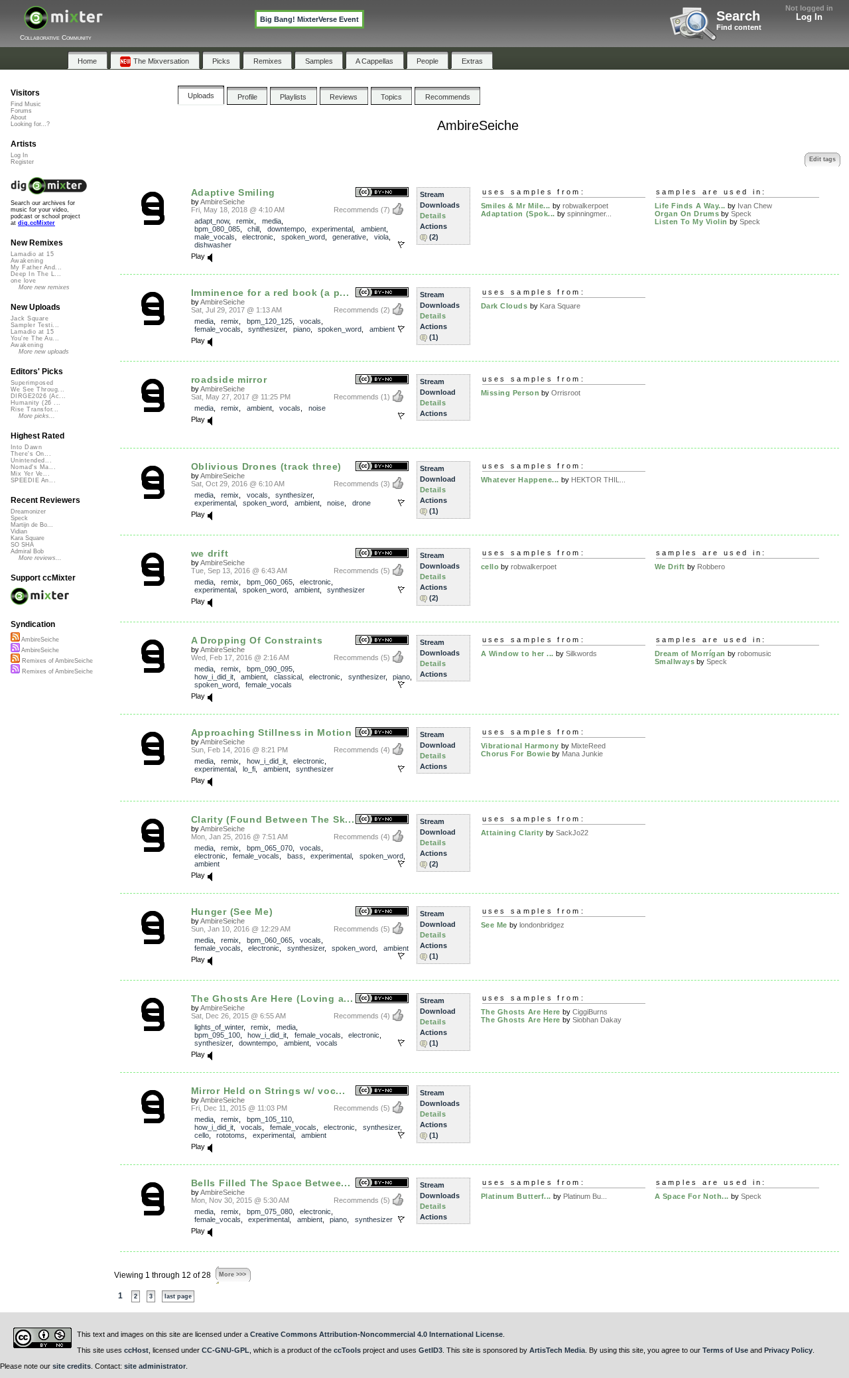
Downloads (440, 205)
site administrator (155, 1366)
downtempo (285, 229)
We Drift (670, 567)
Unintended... (31, 460)
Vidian (19, 531)
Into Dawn (26, 447)
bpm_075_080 (270, 1211)
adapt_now (211, 221)
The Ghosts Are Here (520, 1012)
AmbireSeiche (222, 202)
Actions (433, 226)
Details (433, 216)
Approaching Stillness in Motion (271, 732)
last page (178, 1296)
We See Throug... (37, 389)
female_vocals (217, 329)
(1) (433, 337)
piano (301, 329)
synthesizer (266, 329)
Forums (21, 110)
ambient (373, 229)
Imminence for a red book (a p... (270, 292)
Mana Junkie (582, 754)
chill (253, 229)
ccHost (136, 1350)
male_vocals (214, 237)
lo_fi (249, 769)
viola (381, 237)
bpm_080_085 (217, 229)
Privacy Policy (788, 1350)
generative (349, 237)
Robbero (711, 567)
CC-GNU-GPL (225, 1350)
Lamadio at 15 (32, 254)
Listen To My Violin (691, 222)
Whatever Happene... (520, 480)
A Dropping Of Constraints (257, 640)
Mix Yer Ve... (30, 473)
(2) (433, 237)
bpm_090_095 (270, 669)
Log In (809, 17)
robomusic (754, 653)
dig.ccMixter (36, 223)
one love (23, 280)
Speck (741, 214)
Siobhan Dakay (596, 1020)
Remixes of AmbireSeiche (56, 660)
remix (245, 221)
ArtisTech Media (557, 1350)
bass (295, 856)
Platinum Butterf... (516, 1196)
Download (438, 392)
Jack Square (29, 318)
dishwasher (212, 245)
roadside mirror (229, 379)
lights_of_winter (218, 1027)
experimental (332, 229)
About (19, 117)
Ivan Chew (755, 206)
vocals (310, 321)
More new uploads (44, 351)
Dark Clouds (504, 306)
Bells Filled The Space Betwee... (271, 1183)
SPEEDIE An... (33, 480)
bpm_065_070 (270, 848)
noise (317, 408)
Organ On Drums (687, 214)
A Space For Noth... (692, 1196)
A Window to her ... (517, 653)
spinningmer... (589, 214)
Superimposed (32, 382)
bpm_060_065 (270, 582)
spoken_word (303, 237)
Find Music (26, 104)
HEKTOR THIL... (598, 480)
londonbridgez (541, 925)
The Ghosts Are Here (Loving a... (272, 998)
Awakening (27, 260)
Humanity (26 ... (35, 402)
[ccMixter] (63, 25)
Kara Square (560, 306)
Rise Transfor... (34, 409)
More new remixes (44, 287)
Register (22, 162)
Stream (432, 194)
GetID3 (430, 1350)
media (271, 221)
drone (361, 503)
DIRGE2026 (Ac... (38, 396)
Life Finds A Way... (690, 206)
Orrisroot (565, 393)
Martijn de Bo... (32, 524)
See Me (494, 925)
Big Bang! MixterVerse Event (309, 19)
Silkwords (581, 653)
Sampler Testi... (35, 325)
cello (490, 567)
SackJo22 (572, 833)
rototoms (230, 1135)
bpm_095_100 (217, 1035)
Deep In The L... (36, 274)
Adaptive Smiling (233, 192)
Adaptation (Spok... (518, 214)
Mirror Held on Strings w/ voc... (268, 1090)
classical (288, 677)
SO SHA (22, 544)
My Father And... (36, 267)
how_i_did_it (213, 677)
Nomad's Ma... (33, 467)
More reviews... (40, 558)
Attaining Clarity (512, 833)
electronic (257, 237)
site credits (71, 1366)
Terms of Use (725, 1350)
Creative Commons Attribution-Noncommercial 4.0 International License (376, 1334)
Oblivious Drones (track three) (266, 466)
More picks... (37, 416)
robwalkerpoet (585, 206)
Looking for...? (30, 124)
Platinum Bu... (585, 1196)
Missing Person (510, 393)
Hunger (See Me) (232, 911)
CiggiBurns (590, 1012)
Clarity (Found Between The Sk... (273, 819)
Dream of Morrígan (690, 653)
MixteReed (588, 746)
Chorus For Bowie (516, 754)
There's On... (31, 453)
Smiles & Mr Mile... (516, 206)
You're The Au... (35, 338)
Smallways (675, 661)
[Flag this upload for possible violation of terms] (401, 245)
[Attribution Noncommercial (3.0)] (382, 192)
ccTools (347, 1350)
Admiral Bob (27, 551)
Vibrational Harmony (520, 746)
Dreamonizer (28, 511)
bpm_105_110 (269, 1119)
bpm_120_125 (270, 321)
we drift (210, 553)
